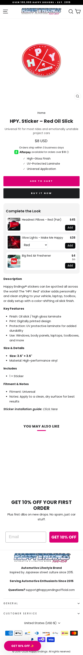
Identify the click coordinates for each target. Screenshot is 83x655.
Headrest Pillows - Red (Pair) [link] (41, 220)
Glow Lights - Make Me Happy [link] (42, 238)
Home (41, 113)
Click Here (50, 409)
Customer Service (20, 613)
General (10, 603)
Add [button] (70, 227)
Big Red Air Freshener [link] (36, 256)
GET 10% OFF (63, 537)
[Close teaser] (42, 639)
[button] (22, 646)
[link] (14, 224)
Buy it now (41, 193)
